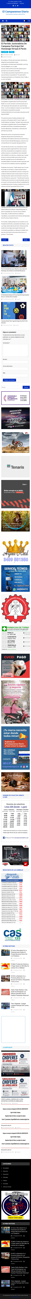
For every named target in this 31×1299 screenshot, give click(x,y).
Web (4, 373)
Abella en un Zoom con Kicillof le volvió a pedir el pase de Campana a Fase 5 (27, 240)
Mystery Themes (15, 1297)
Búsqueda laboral (6, 1125)
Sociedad (5, 1183)
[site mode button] (25, 21)
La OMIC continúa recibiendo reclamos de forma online (6, 240)
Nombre (5, 359)
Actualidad (4, 52)
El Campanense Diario (15, 11)
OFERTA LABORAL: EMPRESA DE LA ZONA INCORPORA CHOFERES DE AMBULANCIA (12, 1100)
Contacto (22, 3)
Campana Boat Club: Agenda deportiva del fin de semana (14, 321)
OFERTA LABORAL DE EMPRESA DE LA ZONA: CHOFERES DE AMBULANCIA (15, 1069)
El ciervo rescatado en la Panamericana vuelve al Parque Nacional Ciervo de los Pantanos (19, 953)
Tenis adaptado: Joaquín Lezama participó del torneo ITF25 (20, 1005)
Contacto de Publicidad (12, 3)
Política (11, 52)
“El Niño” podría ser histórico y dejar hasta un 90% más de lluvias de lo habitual (20, 966)
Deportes (5, 1171)
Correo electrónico (7, 366)
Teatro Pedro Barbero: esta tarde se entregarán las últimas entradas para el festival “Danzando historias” (20, 992)
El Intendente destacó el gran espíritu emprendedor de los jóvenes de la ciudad (15, 295)
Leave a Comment (7, 56)
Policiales (5, 1177)
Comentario (6, 343)
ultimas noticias (7, 1186)
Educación (5, 1174)
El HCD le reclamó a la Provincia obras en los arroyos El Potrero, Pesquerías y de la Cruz (20, 978)
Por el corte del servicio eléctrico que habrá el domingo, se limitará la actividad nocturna (14, 269)
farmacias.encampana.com (12, 649)
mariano (18, 54)
